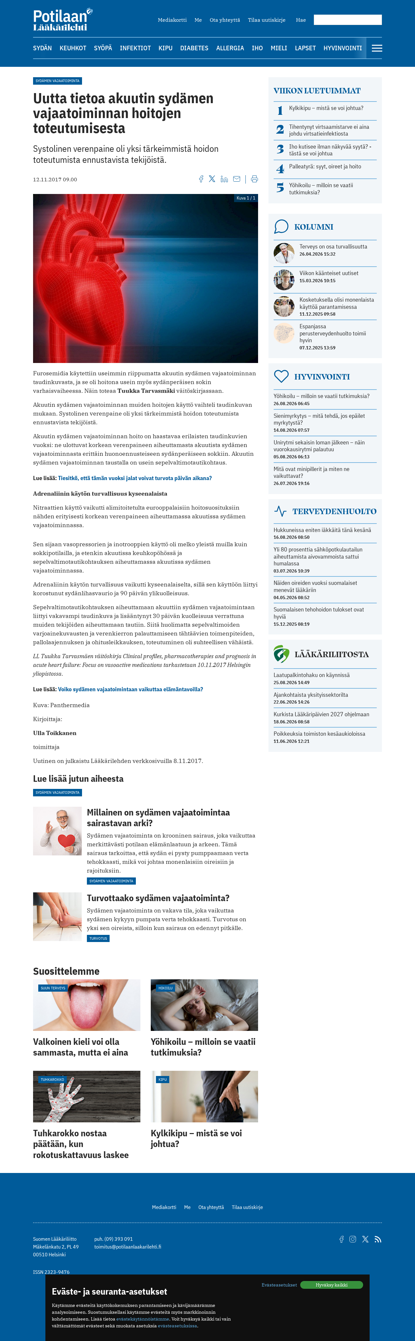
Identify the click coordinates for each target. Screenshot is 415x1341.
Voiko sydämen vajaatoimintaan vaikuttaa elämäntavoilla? (130, 689)
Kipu (165, 48)
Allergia (230, 48)
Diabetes (194, 48)
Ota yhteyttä (225, 20)
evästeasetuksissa (177, 1326)
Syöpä (103, 48)
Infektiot (135, 48)
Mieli (279, 48)
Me (198, 20)
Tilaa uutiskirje (267, 20)
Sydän (42, 48)
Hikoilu (165, 987)
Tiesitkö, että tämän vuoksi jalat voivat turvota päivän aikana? (135, 478)
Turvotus (98, 938)
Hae (301, 20)
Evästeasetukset (279, 1285)
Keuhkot (73, 48)
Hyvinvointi (343, 48)
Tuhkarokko (52, 1079)
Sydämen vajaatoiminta (57, 80)
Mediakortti (172, 20)
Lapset (305, 48)
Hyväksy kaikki (332, 1285)
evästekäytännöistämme (142, 1319)
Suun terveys (53, 987)
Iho (257, 48)
